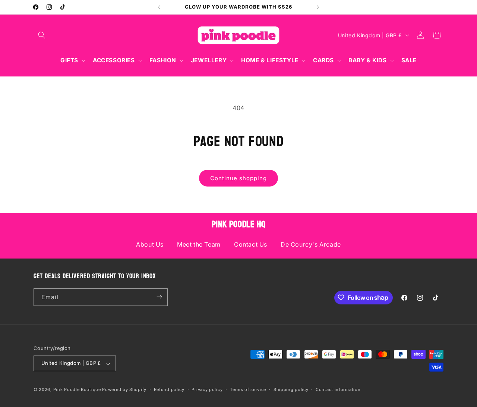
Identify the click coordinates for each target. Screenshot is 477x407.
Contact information (338, 389)
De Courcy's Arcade (311, 244)
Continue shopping (238, 178)
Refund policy (169, 389)
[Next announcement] (318, 7)
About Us (150, 244)
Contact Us (250, 244)
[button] (42, 35)
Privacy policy (207, 389)
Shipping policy (291, 389)
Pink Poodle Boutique (77, 389)
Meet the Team (199, 244)
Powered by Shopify (124, 389)
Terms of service (248, 389)
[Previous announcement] (159, 7)
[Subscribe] (159, 297)
